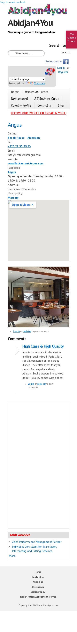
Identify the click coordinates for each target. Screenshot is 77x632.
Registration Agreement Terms (38, 596)
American (34, 138)
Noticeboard (19, 98)
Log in (61, 67)
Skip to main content (12, 2)
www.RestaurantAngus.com (26, 163)
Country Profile (21, 105)
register (27, 331)
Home (15, 92)
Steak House (16, 138)
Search (65, 52)
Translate (39, 83)
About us (38, 581)
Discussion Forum (36, 92)
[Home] (38, 10)
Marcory (13, 197)
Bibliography (38, 591)
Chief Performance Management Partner (37, 542)
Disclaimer (38, 586)
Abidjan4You (30, 22)
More (12, 556)
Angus (12, 172)
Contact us (45, 105)
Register (63, 72)
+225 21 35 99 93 (19, 146)
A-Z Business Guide (46, 98)
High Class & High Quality (43, 346)
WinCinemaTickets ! (71, 39)
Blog (61, 105)
